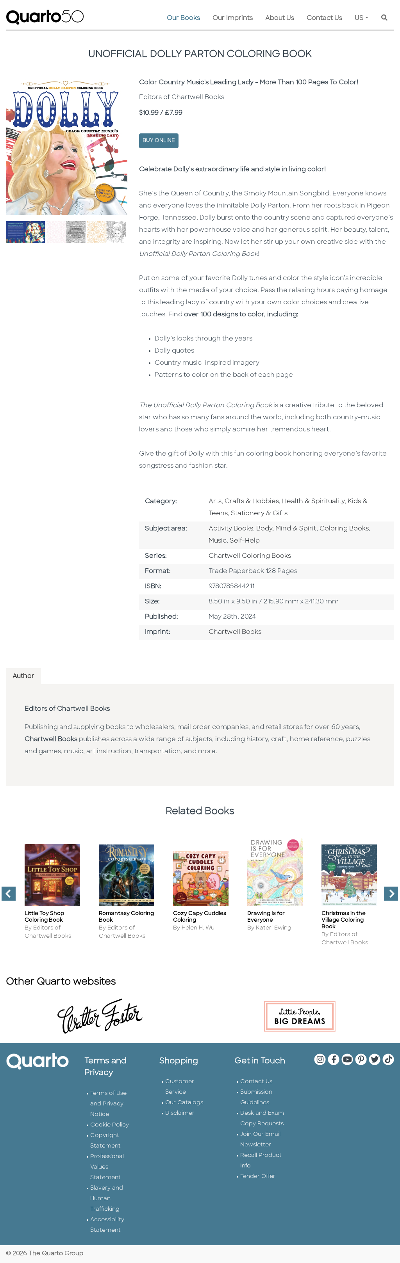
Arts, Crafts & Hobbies (244, 501)
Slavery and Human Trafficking (106, 1198)
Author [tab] (23, 676)
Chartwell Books (235, 632)
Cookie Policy (109, 1125)
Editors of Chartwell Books (67, 709)
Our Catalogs (184, 1103)
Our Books (183, 18)
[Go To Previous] (5, 897)
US (359, 18)
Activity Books (231, 529)
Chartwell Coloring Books (250, 556)
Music (218, 541)
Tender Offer (257, 1177)
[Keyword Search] (384, 18)
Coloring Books (344, 529)
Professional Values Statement (107, 1167)
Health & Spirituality (313, 501)
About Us (279, 18)
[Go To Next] (388, 897)
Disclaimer (180, 1113)
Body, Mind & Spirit (286, 529)
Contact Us (324, 18)
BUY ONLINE (159, 140)
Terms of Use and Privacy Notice (108, 1104)
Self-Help (245, 541)
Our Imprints (232, 18)
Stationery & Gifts (259, 514)
